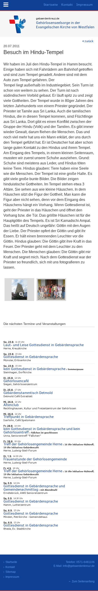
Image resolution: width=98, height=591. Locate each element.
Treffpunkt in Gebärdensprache (28, 416)
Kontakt (67, 5)
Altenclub (11, 404)
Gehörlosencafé (16, 380)
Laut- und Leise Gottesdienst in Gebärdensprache (43, 344)
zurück (89, 41)
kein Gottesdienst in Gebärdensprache (34, 368)
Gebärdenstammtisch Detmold (28, 392)
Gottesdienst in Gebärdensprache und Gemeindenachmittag (34, 488)
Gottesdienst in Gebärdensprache (30, 356)
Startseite (51, 5)
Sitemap (10, 571)
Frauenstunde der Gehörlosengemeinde (35, 459)
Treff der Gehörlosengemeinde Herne (32, 444)
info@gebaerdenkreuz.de (79, 566)
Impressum (84, 5)
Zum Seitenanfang (83, 581)
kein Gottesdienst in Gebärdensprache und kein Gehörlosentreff (41, 430)
